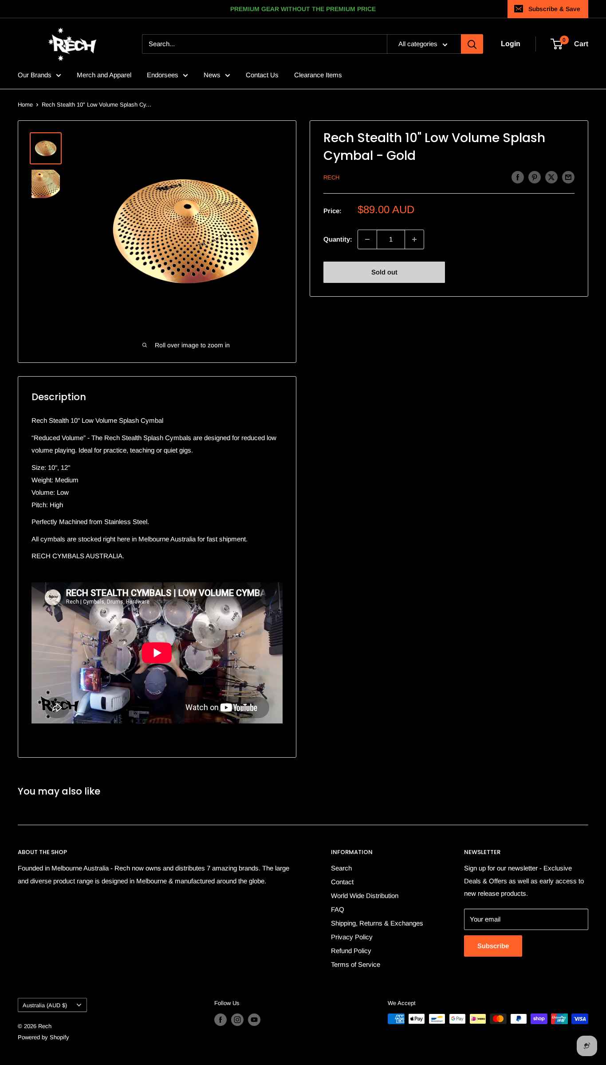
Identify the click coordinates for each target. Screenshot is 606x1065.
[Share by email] (568, 177)
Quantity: (337, 239)
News (212, 75)
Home (25, 104)
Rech (331, 177)
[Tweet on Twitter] (551, 177)
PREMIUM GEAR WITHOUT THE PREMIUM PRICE (303, 8)
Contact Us (262, 75)
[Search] (472, 44)
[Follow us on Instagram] (237, 1019)
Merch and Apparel (104, 75)
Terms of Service (355, 964)
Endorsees (162, 75)
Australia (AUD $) (45, 1005)
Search (341, 868)
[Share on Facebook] (518, 177)
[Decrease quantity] (367, 239)
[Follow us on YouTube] (254, 1019)
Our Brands (34, 75)
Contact (342, 882)
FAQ (337, 909)
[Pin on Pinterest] (534, 177)
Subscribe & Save (554, 8)
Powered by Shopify (43, 1037)
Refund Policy (351, 950)
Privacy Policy (352, 937)
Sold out (384, 272)
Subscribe (493, 946)
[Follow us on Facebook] (220, 1019)
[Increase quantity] (414, 239)
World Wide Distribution (364, 895)
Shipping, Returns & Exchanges (377, 923)
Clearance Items (318, 75)
